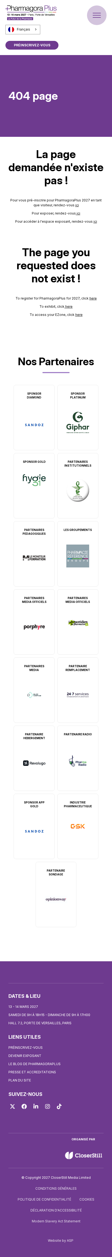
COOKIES (86, 1199)
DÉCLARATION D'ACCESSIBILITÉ (56, 1210)
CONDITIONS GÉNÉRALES (56, 1188)
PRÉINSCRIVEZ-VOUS (32, 45)
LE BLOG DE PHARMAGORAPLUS (34, 1064)
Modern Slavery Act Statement (56, 1221)
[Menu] (97, 15)
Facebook (24, 1106)
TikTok (59, 1106)
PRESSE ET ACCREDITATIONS (32, 1072)
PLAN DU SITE (19, 1080)
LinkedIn (36, 1106)
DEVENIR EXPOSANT (24, 1056)
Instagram (47, 1106)
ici (77, 205)
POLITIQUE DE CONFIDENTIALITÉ (44, 1199)
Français (23, 29)
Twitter (12, 1106)
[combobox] (22, 29)
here (93, 298)
